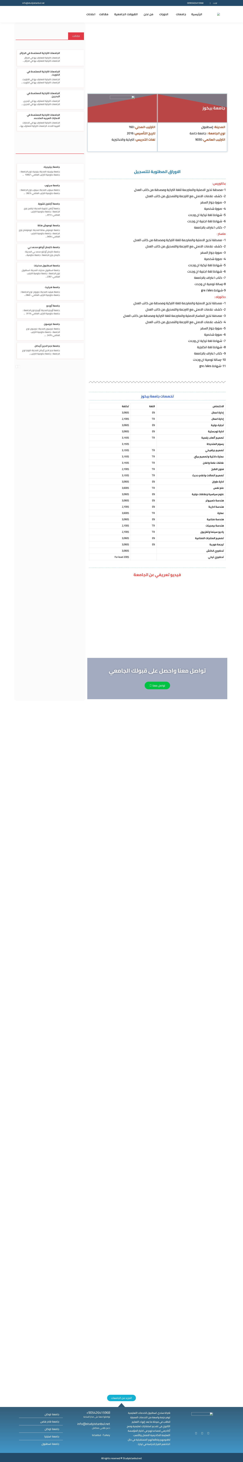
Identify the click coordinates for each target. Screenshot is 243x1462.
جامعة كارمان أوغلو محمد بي (44, 247)
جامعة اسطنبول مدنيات (47, 265)
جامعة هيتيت (52, 287)
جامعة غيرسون (52, 324)
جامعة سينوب (52, 185)
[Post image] (121, 777)
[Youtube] (196, 1433)
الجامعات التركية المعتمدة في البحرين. (43, 95)
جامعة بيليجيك (51, 167)
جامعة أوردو (53, 306)
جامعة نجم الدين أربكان (47, 346)
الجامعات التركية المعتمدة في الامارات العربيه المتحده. (43, 116)
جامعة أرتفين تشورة (49, 204)
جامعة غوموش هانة (49, 225)
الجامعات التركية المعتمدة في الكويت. (43, 73)
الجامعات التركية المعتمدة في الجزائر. (39, 53)
